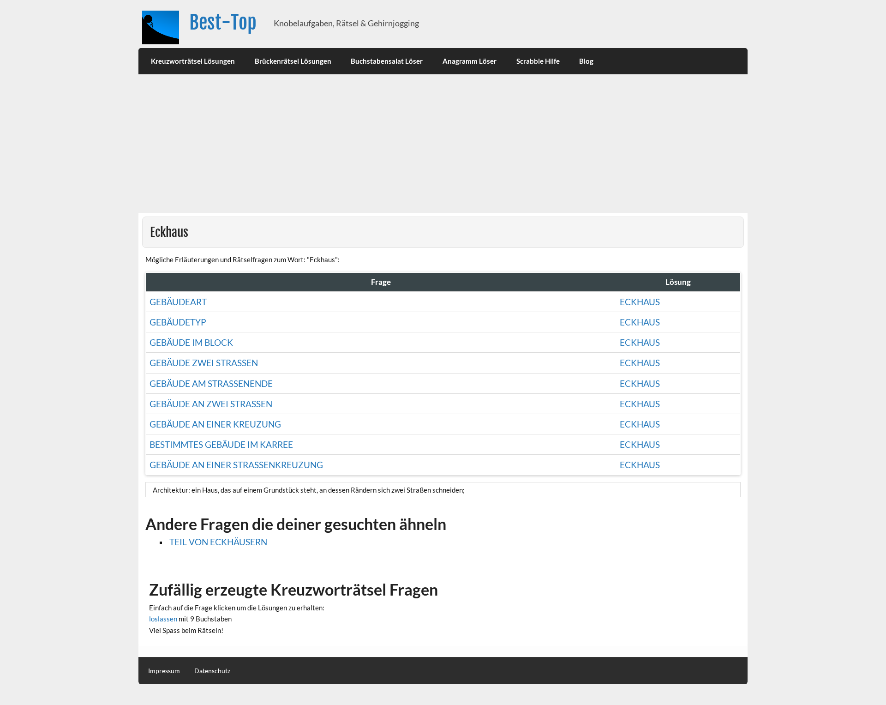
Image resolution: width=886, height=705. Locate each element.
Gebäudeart (178, 301)
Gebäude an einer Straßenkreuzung (236, 464)
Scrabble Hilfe (538, 61)
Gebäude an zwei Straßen (211, 403)
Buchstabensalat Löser (387, 61)
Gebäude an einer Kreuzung (215, 424)
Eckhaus (640, 301)
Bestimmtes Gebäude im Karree (221, 444)
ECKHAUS (640, 424)
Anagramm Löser (470, 61)
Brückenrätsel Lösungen (293, 61)
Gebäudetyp (178, 322)
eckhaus (640, 362)
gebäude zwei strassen (204, 362)
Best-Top (223, 22)
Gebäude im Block (191, 342)
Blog (586, 61)
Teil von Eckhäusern (218, 541)
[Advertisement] (443, 143)
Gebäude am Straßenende (211, 383)
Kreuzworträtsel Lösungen (193, 61)
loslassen (163, 619)
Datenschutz (212, 671)
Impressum (164, 671)
